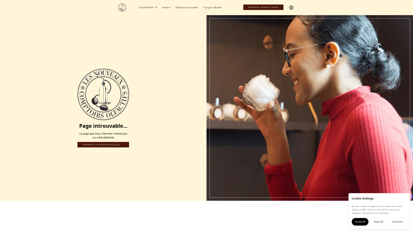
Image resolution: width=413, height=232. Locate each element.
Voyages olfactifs (212, 7)
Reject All (378, 221)
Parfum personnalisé (187, 7)
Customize (397, 221)
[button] (148, 7)
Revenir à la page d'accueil (101, 144)
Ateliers (166, 7)
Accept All (360, 221)
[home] (125, 7)
